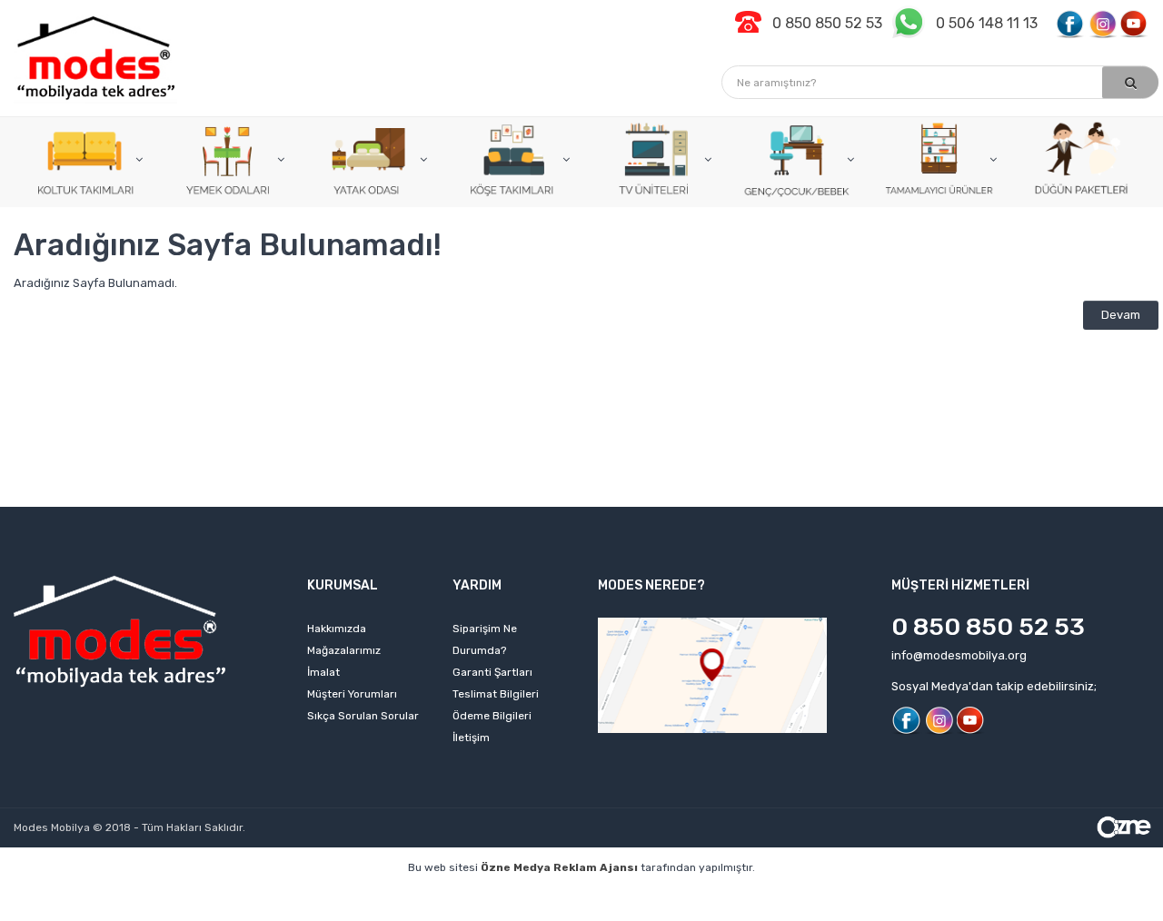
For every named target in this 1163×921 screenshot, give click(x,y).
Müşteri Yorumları (352, 694)
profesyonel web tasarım (99, 895)
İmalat (323, 672)
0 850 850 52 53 (988, 626)
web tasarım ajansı (589, 895)
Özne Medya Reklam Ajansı (559, 867)
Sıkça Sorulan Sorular (363, 715)
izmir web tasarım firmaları (737, 895)
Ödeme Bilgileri (492, 715)
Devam (1120, 315)
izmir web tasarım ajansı (449, 895)
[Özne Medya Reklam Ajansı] (1124, 826)
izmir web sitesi (873, 895)
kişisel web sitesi (236, 895)
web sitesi (332, 895)
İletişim (471, 737)
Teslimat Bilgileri (495, 694)
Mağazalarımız (344, 650)
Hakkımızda (336, 628)
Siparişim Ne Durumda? (484, 639)
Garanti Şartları (492, 672)
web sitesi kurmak (987, 895)
